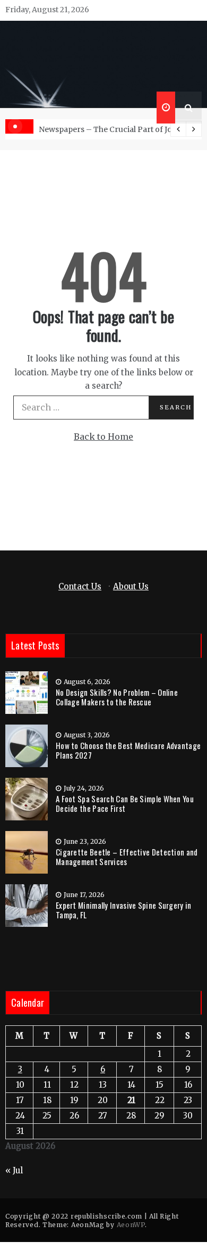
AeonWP (131, 1225)
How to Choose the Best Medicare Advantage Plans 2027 (128, 750)
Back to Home (103, 436)
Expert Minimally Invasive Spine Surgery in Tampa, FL (124, 909)
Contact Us (79, 586)
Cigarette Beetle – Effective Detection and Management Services (127, 856)
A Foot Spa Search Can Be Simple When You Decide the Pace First (125, 803)
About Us (131, 586)
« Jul (14, 1170)
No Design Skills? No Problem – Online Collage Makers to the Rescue (117, 697)
